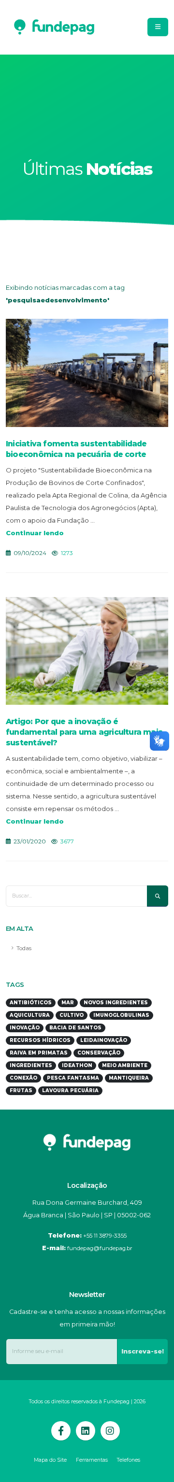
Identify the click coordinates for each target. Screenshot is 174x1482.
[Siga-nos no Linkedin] (85, 1430)
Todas (23, 948)
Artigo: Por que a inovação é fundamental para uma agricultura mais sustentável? (84, 732)
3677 (67, 841)
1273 (67, 553)
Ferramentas (92, 1460)
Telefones (128, 1460)
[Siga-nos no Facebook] (61, 1430)
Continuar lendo (35, 533)
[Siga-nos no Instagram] (110, 1430)
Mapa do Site (50, 1460)
